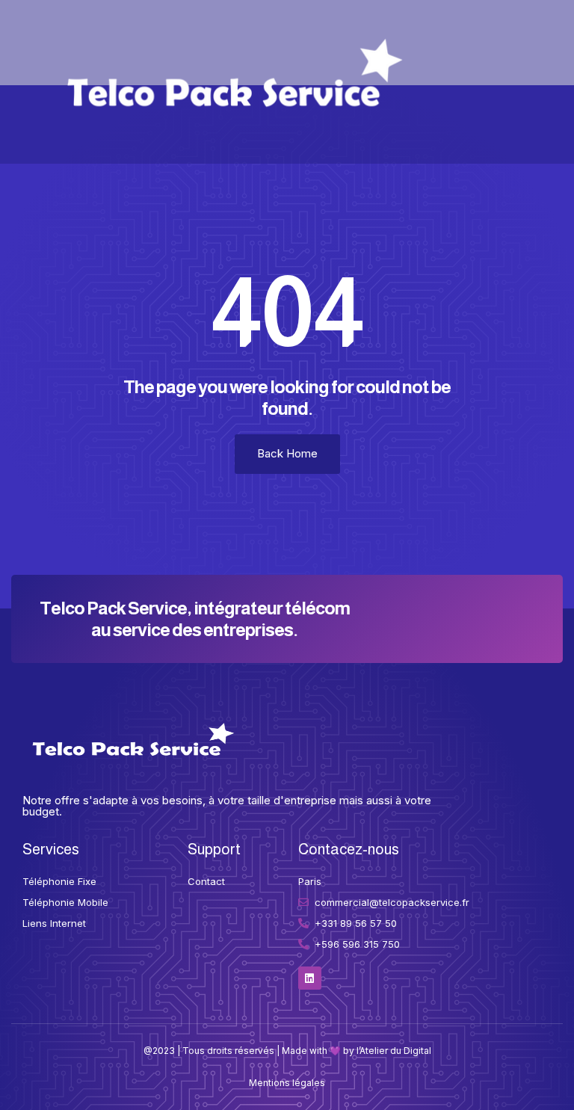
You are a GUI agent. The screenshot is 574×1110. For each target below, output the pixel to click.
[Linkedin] (309, 978)
